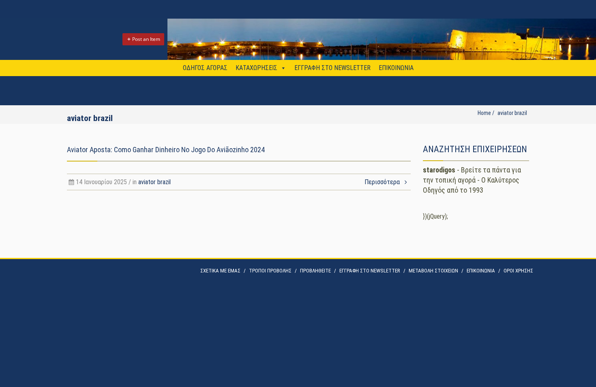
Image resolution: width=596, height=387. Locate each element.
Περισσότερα (382, 182)
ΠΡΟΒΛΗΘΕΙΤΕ (315, 271)
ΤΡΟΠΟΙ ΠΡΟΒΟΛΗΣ (270, 271)
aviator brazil (154, 182)
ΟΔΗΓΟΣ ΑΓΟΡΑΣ (205, 68)
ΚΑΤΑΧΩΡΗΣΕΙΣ (256, 68)
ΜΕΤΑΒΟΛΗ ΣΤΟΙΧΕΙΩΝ (433, 271)
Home (484, 113)
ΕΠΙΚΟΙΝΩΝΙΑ (396, 68)
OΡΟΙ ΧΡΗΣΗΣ (518, 271)
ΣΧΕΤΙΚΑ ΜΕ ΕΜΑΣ (220, 271)
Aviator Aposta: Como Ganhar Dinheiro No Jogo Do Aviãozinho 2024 (166, 149)
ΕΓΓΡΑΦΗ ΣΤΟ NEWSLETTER (332, 68)
